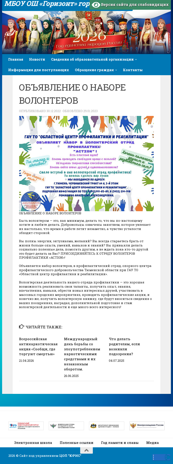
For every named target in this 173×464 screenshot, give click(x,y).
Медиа (152, 442)
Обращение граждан (94, 70)
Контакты (133, 70)
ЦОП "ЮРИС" (70, 455)
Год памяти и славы (120, 442)
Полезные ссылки (76, 442)
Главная (15, 59)
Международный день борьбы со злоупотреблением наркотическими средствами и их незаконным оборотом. (82, 354)
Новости (37, 59)
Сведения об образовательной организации (92, 59)
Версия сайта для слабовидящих (134, 4)
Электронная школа (33, 442)
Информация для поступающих (38, 70)
